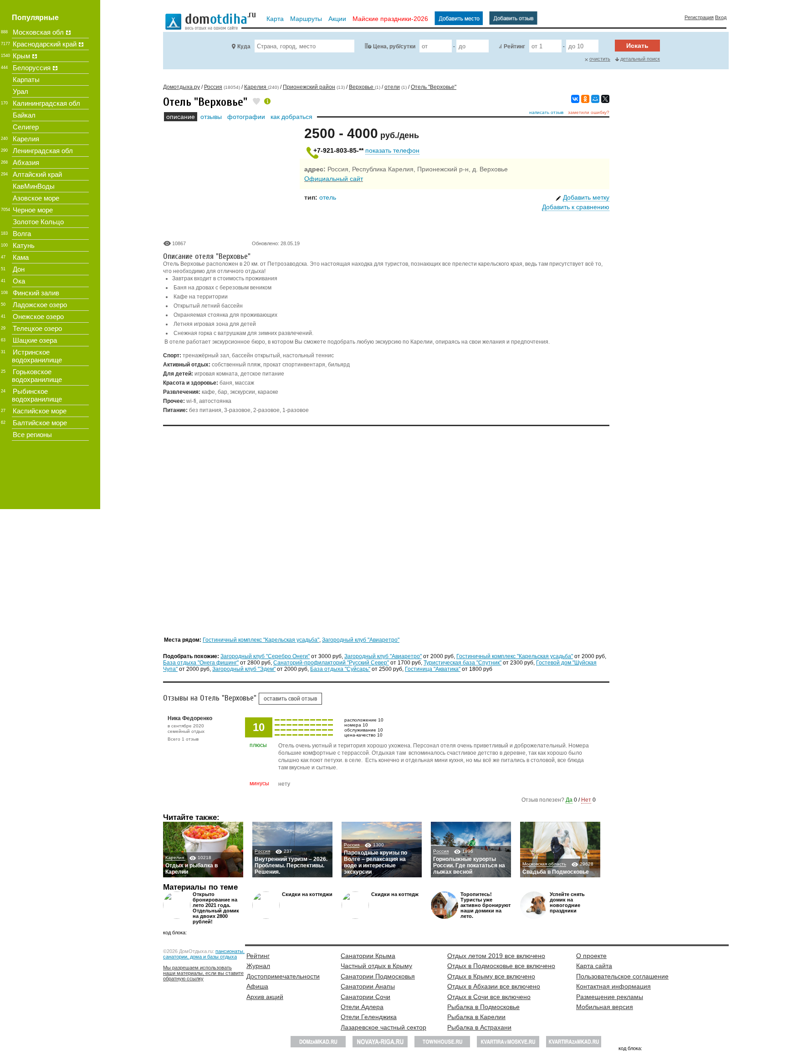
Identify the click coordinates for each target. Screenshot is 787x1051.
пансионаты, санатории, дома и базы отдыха (204, 953)
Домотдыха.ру (181, 87)
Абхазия (26, 162)
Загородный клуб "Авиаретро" (360, 640)
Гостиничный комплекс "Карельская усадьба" (261, 640)
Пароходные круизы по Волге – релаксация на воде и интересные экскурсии (375, 862)
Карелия (175, 857)
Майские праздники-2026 (390, 18)
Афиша (257, 986)
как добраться (291, 116)
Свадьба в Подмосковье (555, 872)
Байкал (24, 115)
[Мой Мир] (595, 99)
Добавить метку (586, 197)
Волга (22, 233)
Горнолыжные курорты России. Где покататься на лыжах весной (469, 865)
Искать (637, 45)
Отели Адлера (362, 1006)
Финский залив (36, 293)
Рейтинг (514, 46)
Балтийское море (40, 423)
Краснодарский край (45, 44)
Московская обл (38, 32)
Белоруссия (32, 68)
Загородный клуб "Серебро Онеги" (265, 656)
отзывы (211, 116)
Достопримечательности (283, 976)
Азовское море (36, 198)
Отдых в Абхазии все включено (493, 986)
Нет (586, 800)
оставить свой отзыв (290, 699)
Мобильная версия (604, 1006)
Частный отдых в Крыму (376, 965)
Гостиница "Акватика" (432, 669)
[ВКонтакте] (575, 99)
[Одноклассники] (585, 99)
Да (569, 800)
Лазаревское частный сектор (383, 1027)
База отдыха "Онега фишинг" (201, 662)
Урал (20, 91)
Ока (19, 281)
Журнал (258, 965)
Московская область (544, 863)
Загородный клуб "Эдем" (244, 669)
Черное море (33, 210)
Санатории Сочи (365, 996)
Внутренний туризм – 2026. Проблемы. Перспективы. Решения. (291, 865)
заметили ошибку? (588, 112)
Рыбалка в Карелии (476, 1016)
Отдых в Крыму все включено (491, 976)
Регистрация (699, 17)
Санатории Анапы (368, 986)
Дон (19, 269)
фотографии (246, 116)
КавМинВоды (34, 186)
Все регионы (32, 434)
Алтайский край (37, 174)
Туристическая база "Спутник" (462, 662)
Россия (262, 851)
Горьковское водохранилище (37, 375)
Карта (275, 18)
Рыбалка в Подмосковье (483, 1006)
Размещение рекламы (609, 996)
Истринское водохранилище (37, 356)
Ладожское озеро (40, 305)
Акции (337, 18)
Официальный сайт (333, 178)
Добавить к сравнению (575, 207)
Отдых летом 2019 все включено (496, 955)
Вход (720, 17)
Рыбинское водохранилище (37, 395)
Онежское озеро (38, 316)
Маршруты (306, 18)
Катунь (24, 245)
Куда (243, 46)
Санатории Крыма (368, 955)
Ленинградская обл (43, 151)
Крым (21, 56)
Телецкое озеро (37, 328)
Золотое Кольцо (38, 222)
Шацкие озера (35, 340)
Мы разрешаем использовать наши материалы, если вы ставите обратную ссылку (203, 973)
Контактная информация (613, 986)
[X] (605, 99)
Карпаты (26, 79)
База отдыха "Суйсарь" (340, 669)
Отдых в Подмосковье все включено (501, 965)
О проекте (591, 955)
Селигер (26, 127)
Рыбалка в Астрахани (479, 1027)
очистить (599, 59)
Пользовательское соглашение (622, 976)
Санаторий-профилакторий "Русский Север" (331, 662)
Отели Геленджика (369, 1016)
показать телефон (392, 150)
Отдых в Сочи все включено (489, 996)
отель (327, 197)
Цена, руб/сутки (394, 46)
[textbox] (304, 46)
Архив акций (264, 996)
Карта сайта (594, 965)
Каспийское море (39, 411)
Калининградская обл (46, 103)
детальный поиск (640, 59)
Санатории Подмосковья (378, 976)
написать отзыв (546, 112)
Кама (21, 257)
